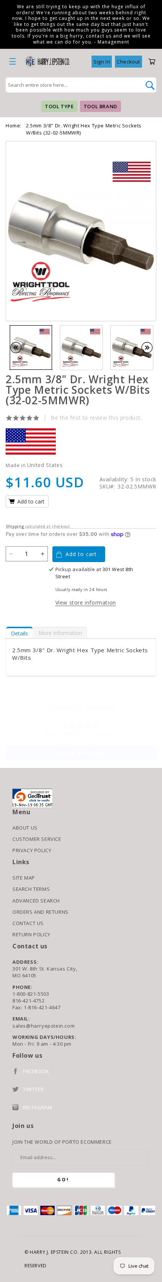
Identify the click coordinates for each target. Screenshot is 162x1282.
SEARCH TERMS (31, 889)
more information (60, 632)
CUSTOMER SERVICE (36, 839)
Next (150, 347)
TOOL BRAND (100, 106)
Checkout (128, 61)
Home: (13, 125)
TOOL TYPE (59, 106)
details (19, 633)
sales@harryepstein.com (43, 1025)
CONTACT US (28, 923)
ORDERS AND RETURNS (40, 912)
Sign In (101, 61)
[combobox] (73, 85)
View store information (85, 602)
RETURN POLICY (31, 934)
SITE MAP (23, 877)
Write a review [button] (81, 753)
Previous (19, 347)
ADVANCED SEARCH (36, 900)
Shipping (15, 526)
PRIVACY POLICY (31, 850)
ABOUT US (25, 827)
